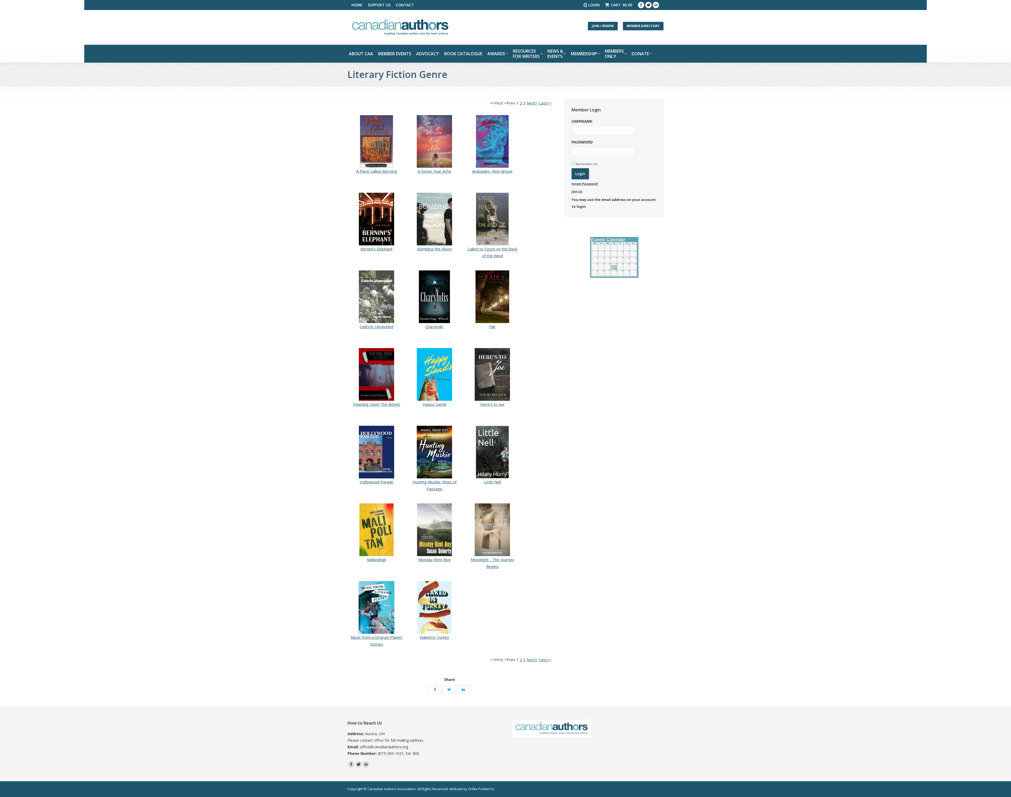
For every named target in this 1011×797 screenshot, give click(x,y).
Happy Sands (435, 404)
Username (582, 121)
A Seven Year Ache (434, 171)
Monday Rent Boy (434, 559)
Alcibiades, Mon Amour (492, 171)
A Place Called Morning (376, 171)
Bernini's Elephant (376, 248)
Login (594, 4)
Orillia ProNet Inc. (481, 788)
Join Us (577, 191)
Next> (532, 103)
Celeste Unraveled (376, 326)
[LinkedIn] (463, 689)
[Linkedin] (656, 5)
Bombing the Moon (434, 248)
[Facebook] (641, 5)
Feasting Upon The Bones (376, 404)
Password (582, 142)
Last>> (545, 103)
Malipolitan (376, 559)
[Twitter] (648, 5)
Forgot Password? (585, 184)
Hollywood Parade (376, 481)
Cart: (621, 4)
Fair (492, 326)
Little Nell (492, 481)
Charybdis (434, 326)
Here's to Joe (492, 404)
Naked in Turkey (434, 637)
